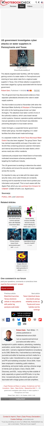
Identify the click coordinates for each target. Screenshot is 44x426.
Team (19, 416)
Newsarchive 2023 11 (31, 388)
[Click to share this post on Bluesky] (19, 320)
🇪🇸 (31, 90)
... (41, 6)
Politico (4, 197)
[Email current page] (25, 324)
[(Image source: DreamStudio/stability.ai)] (22, 58)
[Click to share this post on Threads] (13, 320)
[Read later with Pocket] (35, 320)
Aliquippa (25, 107)
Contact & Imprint (9, 416)
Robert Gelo (5, 90)
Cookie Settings (16, 419)
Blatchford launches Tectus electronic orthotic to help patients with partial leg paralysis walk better (12, 301)
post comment (8, 288)
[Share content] (3, 319)
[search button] (36, 2)
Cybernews (19, 197)
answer (20, 284)
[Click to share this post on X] (24, 320)
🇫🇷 (28, 90)
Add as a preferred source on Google (24, 314)
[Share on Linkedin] (19, 324)
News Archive (19, 388)
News (22, 6)
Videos (29, 6)
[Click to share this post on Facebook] (8, 320)
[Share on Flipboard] (40, 320)
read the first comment (9, 284)
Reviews (13, 6)
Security (36, 90)
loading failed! (5, 399)
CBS (9, 197)
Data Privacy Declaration (31, 416)
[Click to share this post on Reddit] (29, 320)
